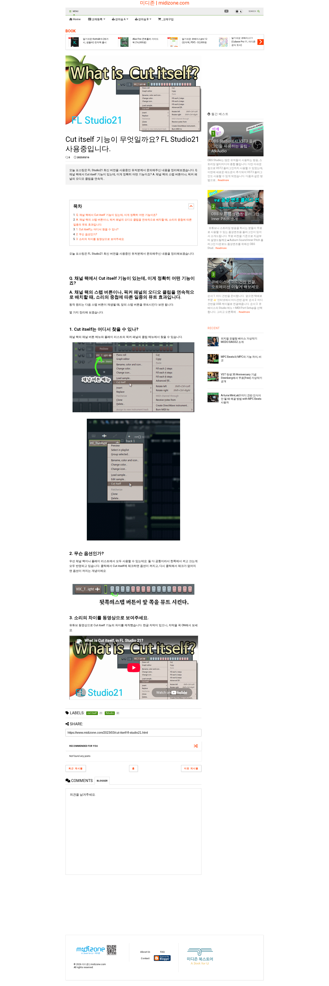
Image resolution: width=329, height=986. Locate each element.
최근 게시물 (76, 768)
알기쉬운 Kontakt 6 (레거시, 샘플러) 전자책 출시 (95, 41)
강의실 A (120, 19)
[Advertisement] (97, 902)
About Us (145, 952)
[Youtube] (226, 11)
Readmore (223, 180)
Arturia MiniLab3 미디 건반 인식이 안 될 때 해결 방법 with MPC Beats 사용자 (241, 399)
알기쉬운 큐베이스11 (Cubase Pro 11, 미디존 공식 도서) (243, 41)
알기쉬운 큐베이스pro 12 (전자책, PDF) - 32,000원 (194, 41)
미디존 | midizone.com (164, 3)
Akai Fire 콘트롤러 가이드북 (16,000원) (145, 41)
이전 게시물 (191, 768)
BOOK (70, 31)
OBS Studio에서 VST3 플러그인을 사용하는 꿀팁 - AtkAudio (234, 146)
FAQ (162, 952)
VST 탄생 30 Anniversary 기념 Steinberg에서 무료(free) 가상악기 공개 (241, 378)
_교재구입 (167, 19)
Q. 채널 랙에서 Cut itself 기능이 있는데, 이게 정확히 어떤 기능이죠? (116, 214)
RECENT (214, 328)
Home (76, 19)
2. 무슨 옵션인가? (86, 234)
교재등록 (96, 19)
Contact (145, 958)
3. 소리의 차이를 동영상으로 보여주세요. (100, 239)
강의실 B (143, 19)
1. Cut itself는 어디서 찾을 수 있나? (97, 229)
